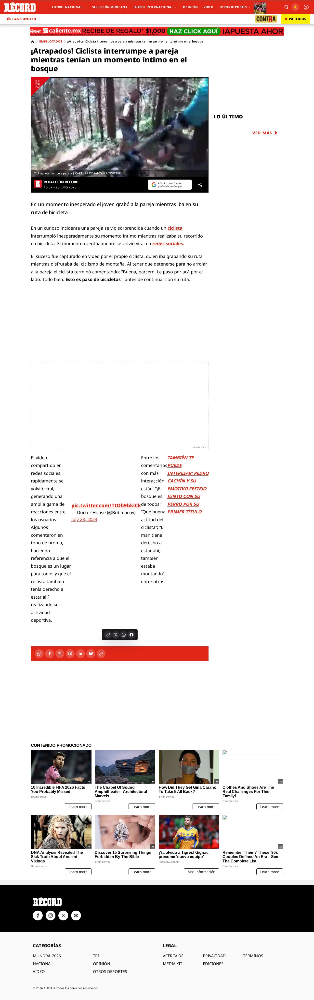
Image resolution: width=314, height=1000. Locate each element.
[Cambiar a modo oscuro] (295, 7)
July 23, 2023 (84, 519)
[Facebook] (49, 653)
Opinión (190, 7)
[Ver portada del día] (260, 7)
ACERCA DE (173, 955)
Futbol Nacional (67, 7)
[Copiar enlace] (108, 635)
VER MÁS (262, 133)
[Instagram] (50, 915)
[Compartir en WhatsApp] (124, 635)
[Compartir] (200, 184)
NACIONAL (42, 963)
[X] (59, 653)
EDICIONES (213, 963)
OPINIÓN (101, 963)
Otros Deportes (233, 7)
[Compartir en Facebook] (131, 635)
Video (209, 7)
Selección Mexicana (110, 7)
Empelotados (50, 41)
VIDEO (39, 971)
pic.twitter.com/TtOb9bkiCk (106, 505)
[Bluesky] (90, 653)
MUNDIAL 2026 (47, 955)
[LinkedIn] (80, 653)
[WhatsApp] (39, 653)
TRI (96, 955)
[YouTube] (76, 915)
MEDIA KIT (172, 963)
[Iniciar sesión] (306, 7)
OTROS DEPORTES (110, 971)
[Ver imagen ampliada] (120, 127)
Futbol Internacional (153, 7)
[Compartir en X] (116, 635)
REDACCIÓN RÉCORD (61, 182)
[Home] (32, 41)
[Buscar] (286, 7)
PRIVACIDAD (214, 955)
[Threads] (70, 653)
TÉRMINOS (253, 955)
